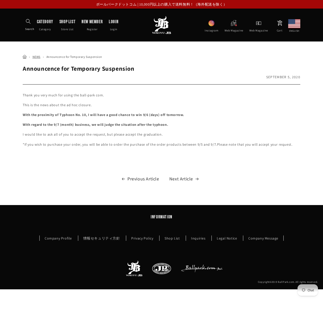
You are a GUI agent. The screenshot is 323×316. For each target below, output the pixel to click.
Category (45, 25)
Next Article (181, 179)
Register (92, 25)
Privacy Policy (142, 238)
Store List (67, 25)
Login (113, 25)
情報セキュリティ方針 (101, 238)
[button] (28, 21)
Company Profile (58, 238)
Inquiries (198, 238)
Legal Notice (227, 238)
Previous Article (143, 179)
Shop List (172, 238)
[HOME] (24, 57)
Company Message (263, 238)
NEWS (36, 57)
